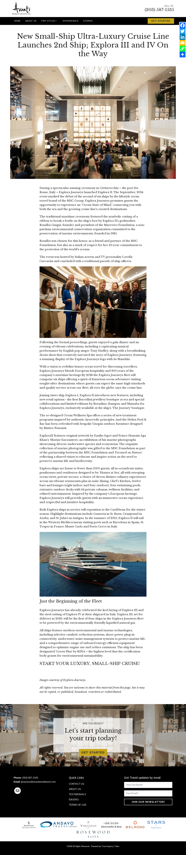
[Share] (182, 54)
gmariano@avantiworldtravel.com (38, 782)
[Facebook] (182, 25)
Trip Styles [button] (48, 21)
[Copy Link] (182, 49)
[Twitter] (182, 31)
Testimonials (77, 794)
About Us (30, 21)
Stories (88, 21)
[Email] (182, 43)
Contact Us (76, 784)
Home (17, 21)
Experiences (70, 21)
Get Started (160, 21)
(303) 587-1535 (159, 9)
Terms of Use (77, 805)
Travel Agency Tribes (110, 846)
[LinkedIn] (182, 37)
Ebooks (74, 799)
